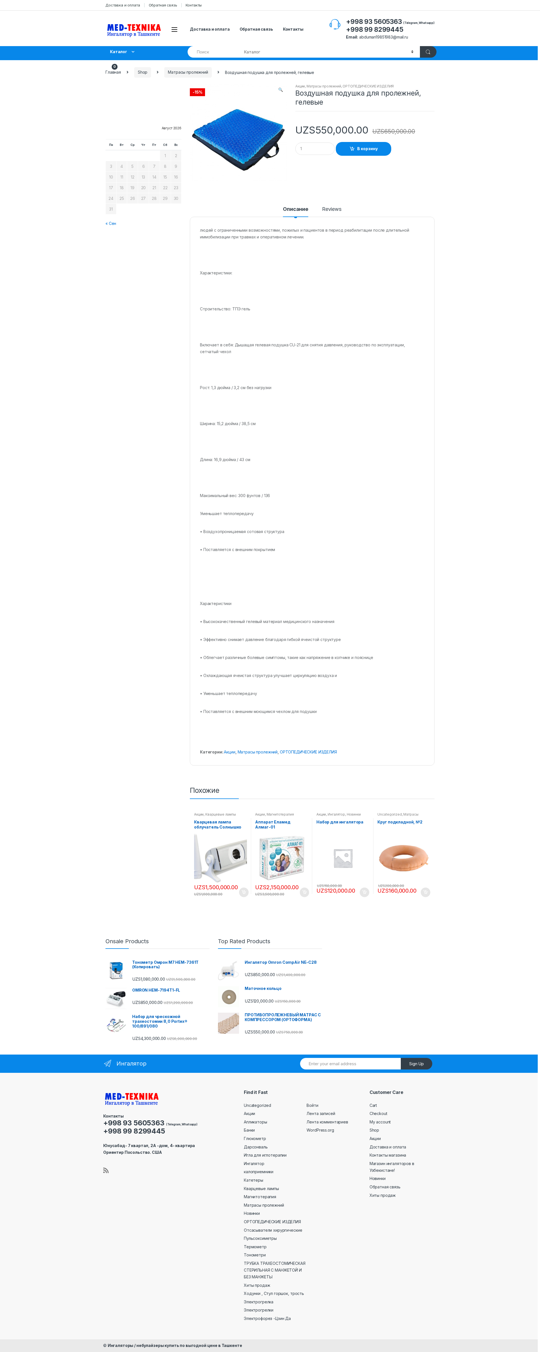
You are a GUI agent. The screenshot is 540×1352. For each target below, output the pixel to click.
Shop (142, 72)
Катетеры (253, 1180)
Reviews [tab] (331, 209)
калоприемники (258, 1171)
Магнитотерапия (280, 814)
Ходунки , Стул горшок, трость (274, 1293)
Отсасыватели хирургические (273, 1230)
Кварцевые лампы (220, 814)
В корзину (367, 148)
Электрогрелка (258, 1301)
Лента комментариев (327, 1121)
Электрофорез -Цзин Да (267, 1318)
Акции (300, 86)
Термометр (255, 1246)
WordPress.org (320, 1130)
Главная (113, 72)
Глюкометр (255, 1138)
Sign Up (416, 1063)
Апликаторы (255, 1121)
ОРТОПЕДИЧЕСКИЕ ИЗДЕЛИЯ (368, 86)
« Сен (110, 223)
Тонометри (255, 1254)
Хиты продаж (257, 1285)
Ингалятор (336, 814)
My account (380, 1121)
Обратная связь (163, 5)
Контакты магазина (388, 1155)
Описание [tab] (295, 209)
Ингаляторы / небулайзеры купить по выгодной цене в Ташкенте (175, 1345)
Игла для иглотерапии (265, 1155)
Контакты (194, 5)
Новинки (354, 814)
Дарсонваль (256, 1147)
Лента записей (321, 1113)
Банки (249, 1130)
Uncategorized (389, 814)
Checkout (378, 1113)
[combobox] (212, 52)
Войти (312, 1105)
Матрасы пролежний (188, 72)
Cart (373, 1105)
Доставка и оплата (122, 5)
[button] (280, 90)
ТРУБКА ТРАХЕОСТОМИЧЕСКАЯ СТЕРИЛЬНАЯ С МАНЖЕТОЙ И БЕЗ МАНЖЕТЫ (274, 1270)
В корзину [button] (243, 892)
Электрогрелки (258, 1310)
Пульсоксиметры (260, 1238)
